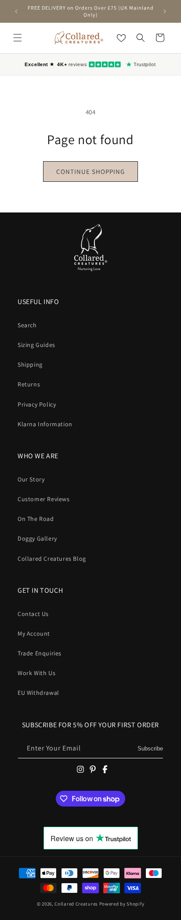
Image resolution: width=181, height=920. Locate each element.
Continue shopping (90, 171)
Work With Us (36, 673)
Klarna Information (45, 424)
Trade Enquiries (40, 653)
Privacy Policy (37, 404)
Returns (29, 384)
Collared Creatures (76, 904)
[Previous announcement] (16, 11)
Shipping (30, 364)
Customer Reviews (44, 499)
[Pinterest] (93, 769)
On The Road (36, 519)
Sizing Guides (36, 345)
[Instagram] (80, 769)
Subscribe (150, 748)
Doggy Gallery (37, 538)
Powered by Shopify (122, 904)
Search (27, 325)
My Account (34, 633)
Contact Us (33, 614)
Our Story (31, 479)
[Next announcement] (164, 11)
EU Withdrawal (38, 693)
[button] (17, 37)
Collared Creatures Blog (52, 559)
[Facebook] (105, 769)
